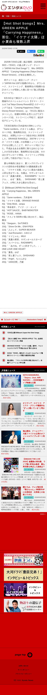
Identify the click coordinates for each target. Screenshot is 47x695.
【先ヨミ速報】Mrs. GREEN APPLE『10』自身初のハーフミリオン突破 (25, 340)
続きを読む (7, 398)
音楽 (7, 16)
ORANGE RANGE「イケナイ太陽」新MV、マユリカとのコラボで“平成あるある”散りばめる (25, 347)
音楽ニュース (16, 16)
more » (42, 514)
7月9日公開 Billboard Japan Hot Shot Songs (23, 333)
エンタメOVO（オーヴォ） (16, 7)
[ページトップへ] (23, 657)
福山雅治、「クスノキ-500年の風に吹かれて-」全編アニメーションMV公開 (24, 361)
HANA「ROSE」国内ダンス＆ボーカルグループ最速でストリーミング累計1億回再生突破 (25, 354)
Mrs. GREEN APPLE (13, 312)
